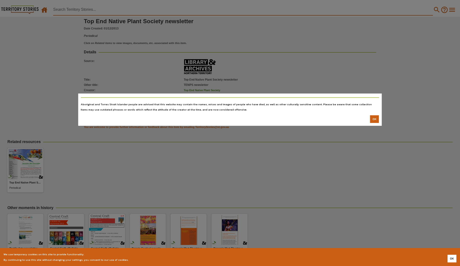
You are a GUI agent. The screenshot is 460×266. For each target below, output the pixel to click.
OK (375, 119)
